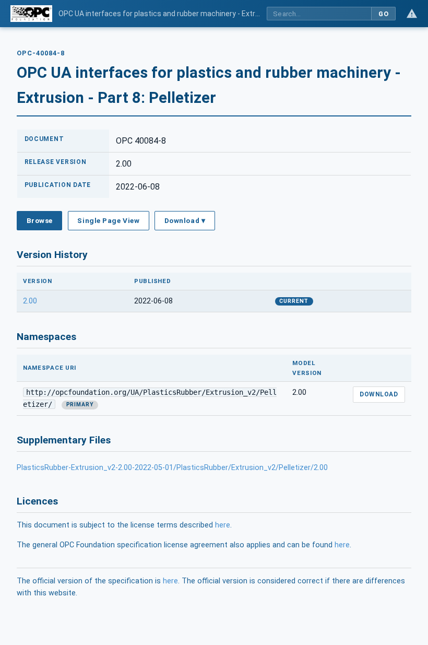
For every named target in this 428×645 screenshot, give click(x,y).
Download (379, 394)
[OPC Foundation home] (31, 13)
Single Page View (108, 220)
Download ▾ (184, 220)
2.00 (30, 301)
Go (383, 14)
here (222, 525)
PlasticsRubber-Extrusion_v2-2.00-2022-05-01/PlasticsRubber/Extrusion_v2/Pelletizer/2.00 (172, 467)
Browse (40, 220)
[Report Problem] (412, 13)
